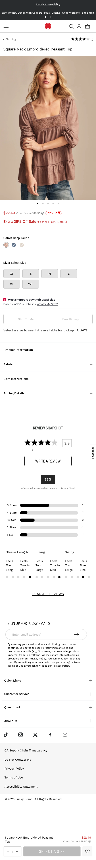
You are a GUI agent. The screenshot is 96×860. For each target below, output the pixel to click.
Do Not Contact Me (17, 759)
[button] (71, 26)
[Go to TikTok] (5, 734)
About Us (10, 721)
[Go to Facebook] (50, 734)
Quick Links (12, 680)
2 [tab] (50, 17)
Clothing (11, 39)
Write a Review (48, 460)
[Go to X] (35, 734)
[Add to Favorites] (87, 851)
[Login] (79, 26)
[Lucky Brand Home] (48, 26)
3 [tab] (47, 203)
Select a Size (52, 851)
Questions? (12, 707)
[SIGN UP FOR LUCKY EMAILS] (77, 634)
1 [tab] (45, 17)
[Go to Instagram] (20, 734)
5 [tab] (58, 203)
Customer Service (16, 694)
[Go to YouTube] (65, 734)
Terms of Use (15, 665)
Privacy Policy (61, 665)
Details (54, 13)
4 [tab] (53, 203)
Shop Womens (70, 13)
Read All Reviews (48, 594)
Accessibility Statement (21, 787)
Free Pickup (70, 319)
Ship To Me (25, 319)
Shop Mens (87, 13)
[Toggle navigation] (7, 26)
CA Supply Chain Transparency (25, 750)
